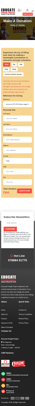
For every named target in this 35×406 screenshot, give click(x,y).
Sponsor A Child (6, 323)
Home (12, 25)
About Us (4, 314)
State (4, 167)
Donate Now (27, 14)
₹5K (21, 64)
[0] (19, 10)
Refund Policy (23, 318)
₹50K (14, 69)
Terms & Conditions (25, 314)
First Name (6, 113)
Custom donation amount (13, 74)
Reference (6, 99)
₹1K (14, 64)
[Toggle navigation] (32, 11)
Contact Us (22, 310)
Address (5, 145)
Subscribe (10, 229)
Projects (4, 318)
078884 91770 (17, 260)
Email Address (7, 135)
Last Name (6, 124)
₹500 (7, 64)
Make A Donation (7, 327)
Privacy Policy (14, 242)
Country (5, 156)
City (4, 177)
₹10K (6, 69)
